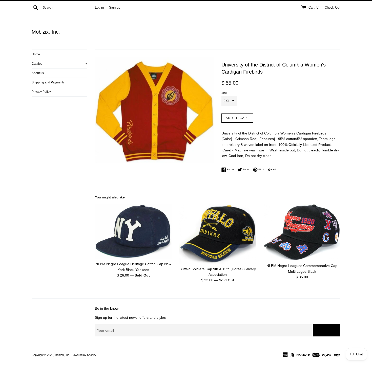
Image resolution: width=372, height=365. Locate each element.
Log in (99, 7)
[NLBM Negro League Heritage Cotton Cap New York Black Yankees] (133, 231)
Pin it (261, 169)
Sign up (114, 7)
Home (36, 54)
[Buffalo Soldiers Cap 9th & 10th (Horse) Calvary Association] (217, 234)
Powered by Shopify (84, 354)
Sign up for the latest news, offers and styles (130, 317)
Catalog (59, 63)
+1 (274, 169)
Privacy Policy (41, 92)
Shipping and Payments (48, 82)
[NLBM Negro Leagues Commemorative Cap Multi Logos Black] (302, 232)
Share (230, 169)
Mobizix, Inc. (46, 32)
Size (224, 92)
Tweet (246, 169)
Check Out (332, 7)
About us (38, 73)
